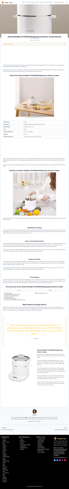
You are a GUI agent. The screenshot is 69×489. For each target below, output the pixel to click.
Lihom (4, 462)
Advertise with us (24, 447)
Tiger (4, 475)
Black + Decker (6, 441)
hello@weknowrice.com (62, 457)
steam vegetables (11, 264)
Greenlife (5, 455)
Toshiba (4, 477)
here (40, 421)
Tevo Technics (6, 472)
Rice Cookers (36, 38)
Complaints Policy (41, 438)
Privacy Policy (41, 450)
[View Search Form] (67, 2)
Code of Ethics (41, 440)
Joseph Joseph (6, 460)
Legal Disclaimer (41, 447)
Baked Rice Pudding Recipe (7, 428)
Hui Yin (32, 40)
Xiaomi (12, 65)
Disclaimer (40, 443)
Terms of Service (41, 452)
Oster (4, 465)
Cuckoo (4, 449)
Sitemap (22, 449)
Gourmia (4, 453)
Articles (4, 440)
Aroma (4, 438)
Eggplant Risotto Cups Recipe (61, 428)
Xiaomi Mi (31, 38)
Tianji (4, 474)
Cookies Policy (41, 441)
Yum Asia (5, 480)
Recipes (4, 468)
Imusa (4, 458)
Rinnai (4, 471)
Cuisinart (5, 450)
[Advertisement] (34, 54)
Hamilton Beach (6, 456)
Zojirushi (4, 481)
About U (22, 440)
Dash (4, 452)
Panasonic (5, 466)
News (4, 463)
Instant (4, 459)
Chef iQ (4, 444)
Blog (4, 443)
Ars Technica (35, 338)
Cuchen (4, 447)
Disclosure (40, 444)
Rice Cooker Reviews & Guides (32, 2)
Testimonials (23, 446)
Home (23, 2)
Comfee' (4, 446)
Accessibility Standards (25, 444)
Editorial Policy (41, 446)
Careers (22, 443)
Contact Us (22, 441)
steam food (44, 231)
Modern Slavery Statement (43, 449)
